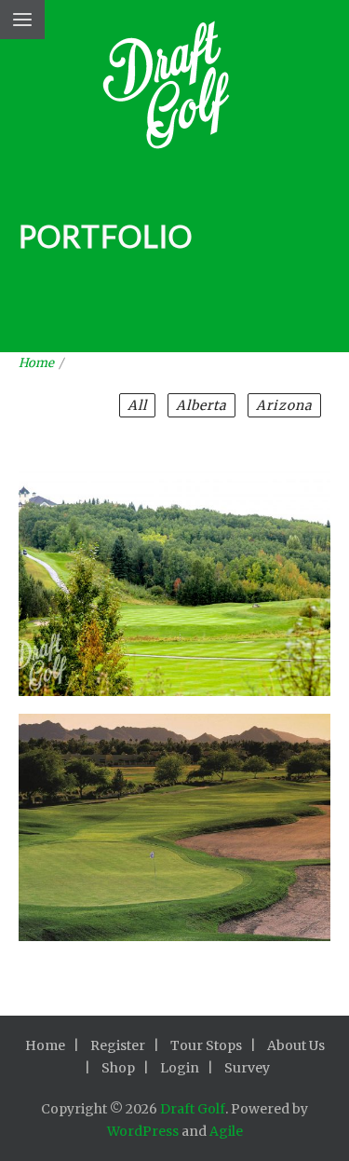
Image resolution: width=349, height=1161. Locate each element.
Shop (118, 1067)
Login (179, 1067)
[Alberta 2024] (174, 558)
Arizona (284, 405)
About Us (296, 1045)
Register (117, 1045)
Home (36, 363)
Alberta (201, 405)
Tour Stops (206, 1045)
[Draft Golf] (174, 90)
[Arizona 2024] (174, 803)
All (137, 405)
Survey (247, 1067)
